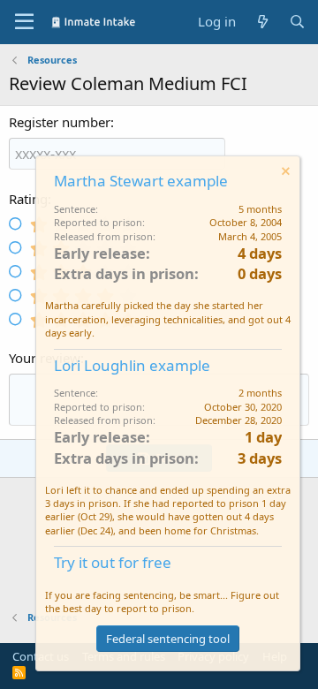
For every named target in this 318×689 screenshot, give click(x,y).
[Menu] (24, 22)
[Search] (297, 21)
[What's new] (262, 21)
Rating (28, 199)
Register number (59, 122)
